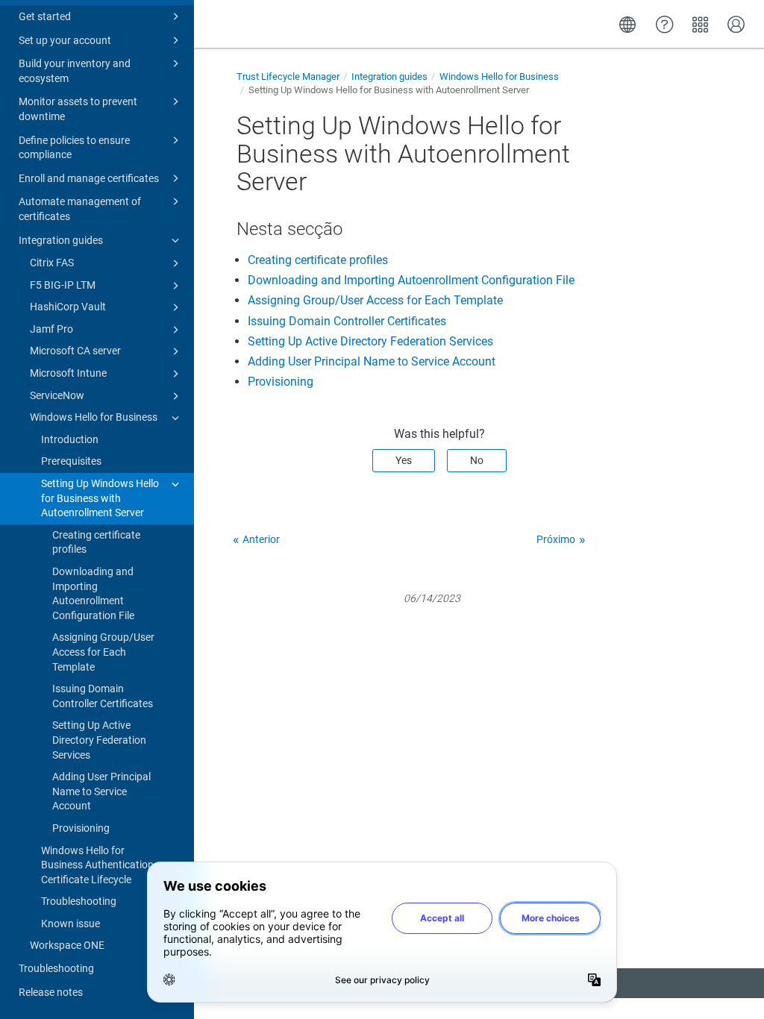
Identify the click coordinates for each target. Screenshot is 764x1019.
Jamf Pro (51, 329)
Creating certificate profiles (96, 542)
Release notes (51, 992)
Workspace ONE (67, 945)
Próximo (555, 539)
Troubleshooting (78, 901)
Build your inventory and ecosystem (75, 70)
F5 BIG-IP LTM (63, 285)
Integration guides (61, 240)
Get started (45, 16)
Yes (403, 460)
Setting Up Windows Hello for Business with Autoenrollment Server (100, 497)
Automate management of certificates (80, 208)
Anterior (261, 539)
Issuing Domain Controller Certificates (102, 696)
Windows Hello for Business (93, 417)
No (476, 460)
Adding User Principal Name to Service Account (101, 791)
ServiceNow (57, 395)
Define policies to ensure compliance (74, 147)
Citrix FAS (52, 263)
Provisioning (81, 828)
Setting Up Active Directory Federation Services (99, 739)
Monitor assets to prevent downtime (78, 108)
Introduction (69, 439)
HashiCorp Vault (68, 307)
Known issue (70, 923)
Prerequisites (71, 461)
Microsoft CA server (75, 351)
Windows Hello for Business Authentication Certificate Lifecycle (97, 864)
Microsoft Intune (68, 373)
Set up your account (65, 40)
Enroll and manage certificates (89, 178)
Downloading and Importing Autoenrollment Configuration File (93, 593)
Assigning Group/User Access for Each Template (103, 651)
